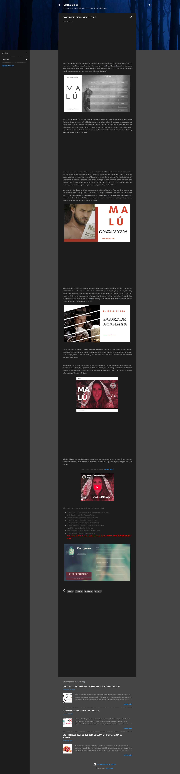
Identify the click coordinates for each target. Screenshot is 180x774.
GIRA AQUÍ (109, 469)
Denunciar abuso (8, 66)
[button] (130, 17)
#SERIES (98, 591)
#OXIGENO (88, 591)
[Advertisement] (144, 44)
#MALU (70, 591)
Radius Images (109, 768)
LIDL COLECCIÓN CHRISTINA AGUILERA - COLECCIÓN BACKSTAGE (91, 686)
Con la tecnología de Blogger (106, 764)
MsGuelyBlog (70, 5)
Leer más (128, 704)
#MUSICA (79, 591)
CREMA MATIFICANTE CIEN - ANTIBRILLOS (81, 711)
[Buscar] (150, 5)
